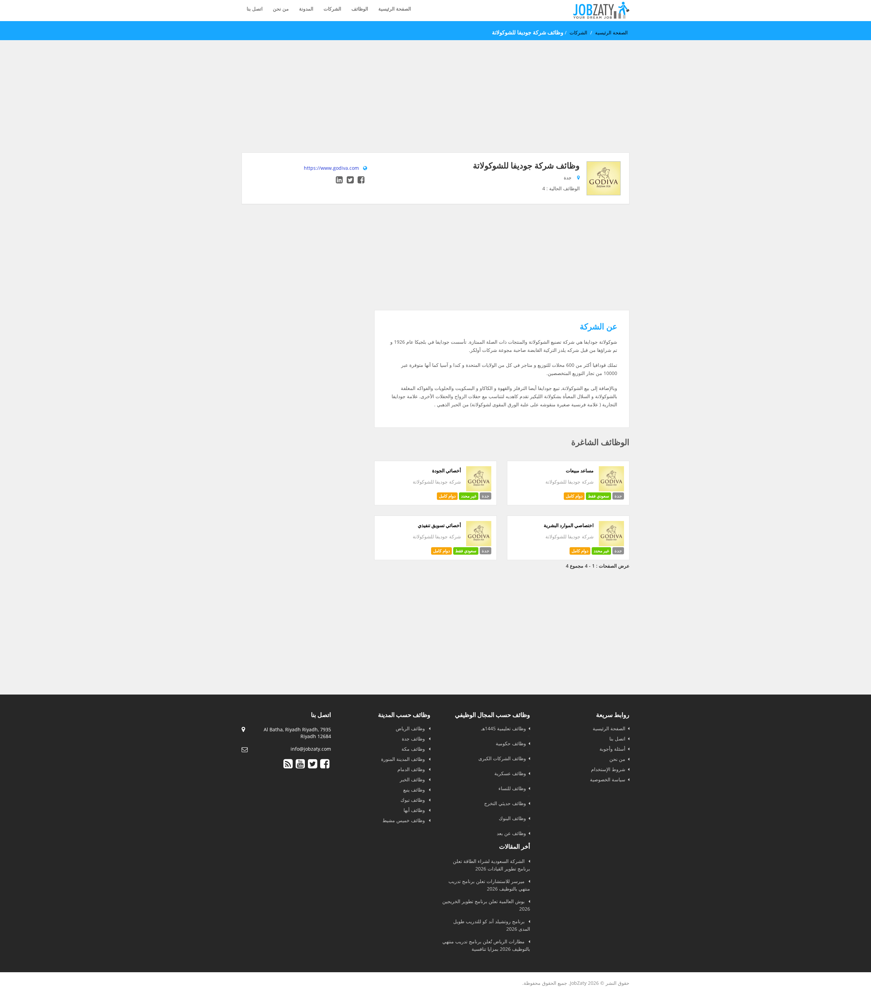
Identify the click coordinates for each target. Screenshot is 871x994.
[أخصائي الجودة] (479, 489)
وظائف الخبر (413, 779)
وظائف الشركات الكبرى (502, 758)
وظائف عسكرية (510, 773)
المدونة (306, 8)
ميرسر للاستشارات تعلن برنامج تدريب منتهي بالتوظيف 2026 (489, 885)
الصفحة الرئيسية (394, 8)
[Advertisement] (435, 104)
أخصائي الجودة (446, 470)
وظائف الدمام (411, 769)
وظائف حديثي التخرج (505, 803)
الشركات (332, 8)
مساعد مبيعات (580, 470)
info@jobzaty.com (311, 749)
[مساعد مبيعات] (611, 489)
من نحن (281, 8)
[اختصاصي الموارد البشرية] (611, 544)
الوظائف (359, 8)
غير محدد (468, 496)
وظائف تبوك (413, 800)
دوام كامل (574, 496)
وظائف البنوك (512, 818)
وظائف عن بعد (511, 833)
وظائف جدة (414, 738)
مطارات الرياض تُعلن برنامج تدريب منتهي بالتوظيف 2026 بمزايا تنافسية (486, 945)
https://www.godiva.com (331, 168)
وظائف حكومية (511, 743)
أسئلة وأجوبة (612, 749)
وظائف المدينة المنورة (403, 759)
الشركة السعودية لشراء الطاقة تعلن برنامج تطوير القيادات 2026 (491, 865)
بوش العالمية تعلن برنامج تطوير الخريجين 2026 (486, 905)
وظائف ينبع (414, 789)
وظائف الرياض (411, 728)
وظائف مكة (413, 749)
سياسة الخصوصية (607, 779)
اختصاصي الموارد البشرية (569, 525)
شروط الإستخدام (608, 769)
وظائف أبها (415, 810)
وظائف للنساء (512, 788)
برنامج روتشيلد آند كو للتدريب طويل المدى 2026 (491, 925)
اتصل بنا (255, 8)
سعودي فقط (598, 496)
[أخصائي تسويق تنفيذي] (479, 544)
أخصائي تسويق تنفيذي (439, 525)
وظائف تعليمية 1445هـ (503, 728)
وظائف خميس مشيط (404, 820)
